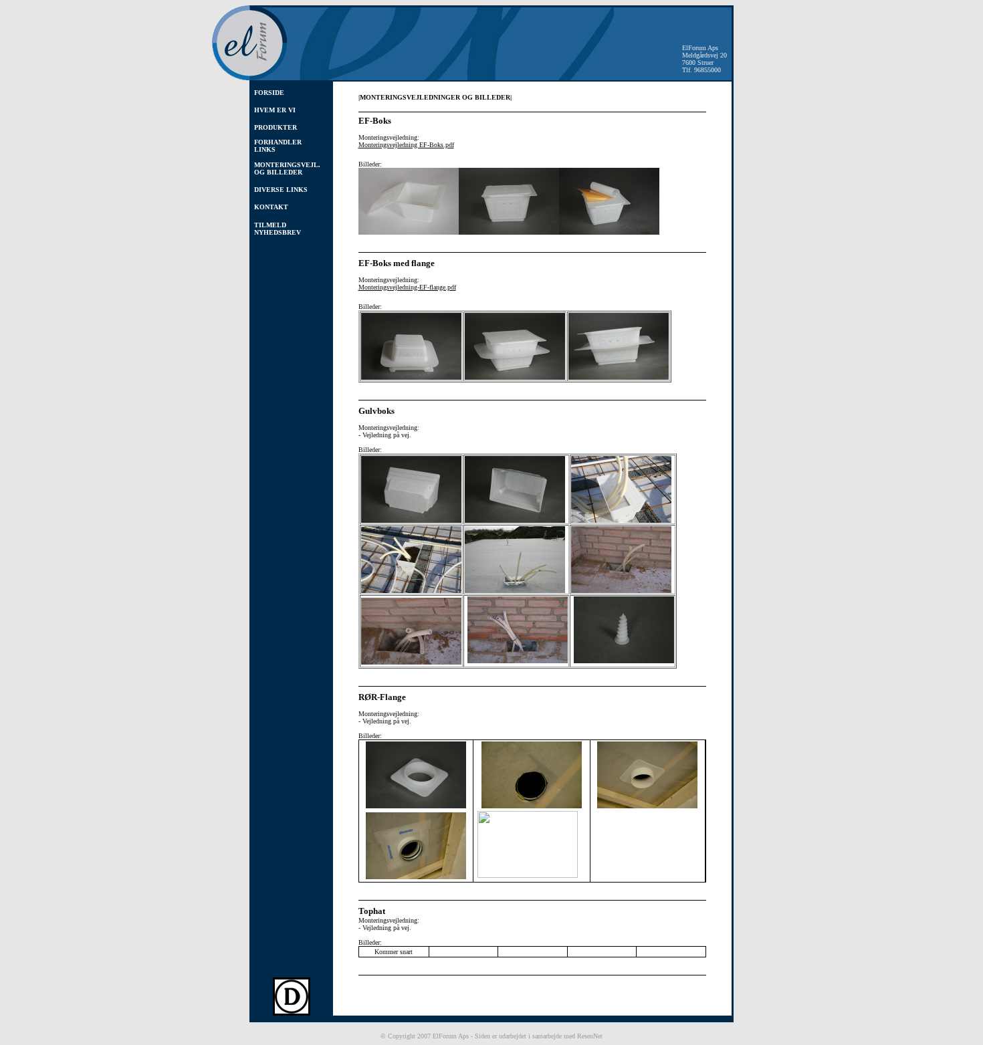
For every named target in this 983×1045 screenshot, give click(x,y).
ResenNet (590, 1036)
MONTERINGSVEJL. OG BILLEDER (287, 168)
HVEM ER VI (275, 110)
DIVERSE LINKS (281, 189)
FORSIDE (269, 92)
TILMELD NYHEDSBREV (277, 228)
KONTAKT (271, 207)
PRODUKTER (275, 127)
